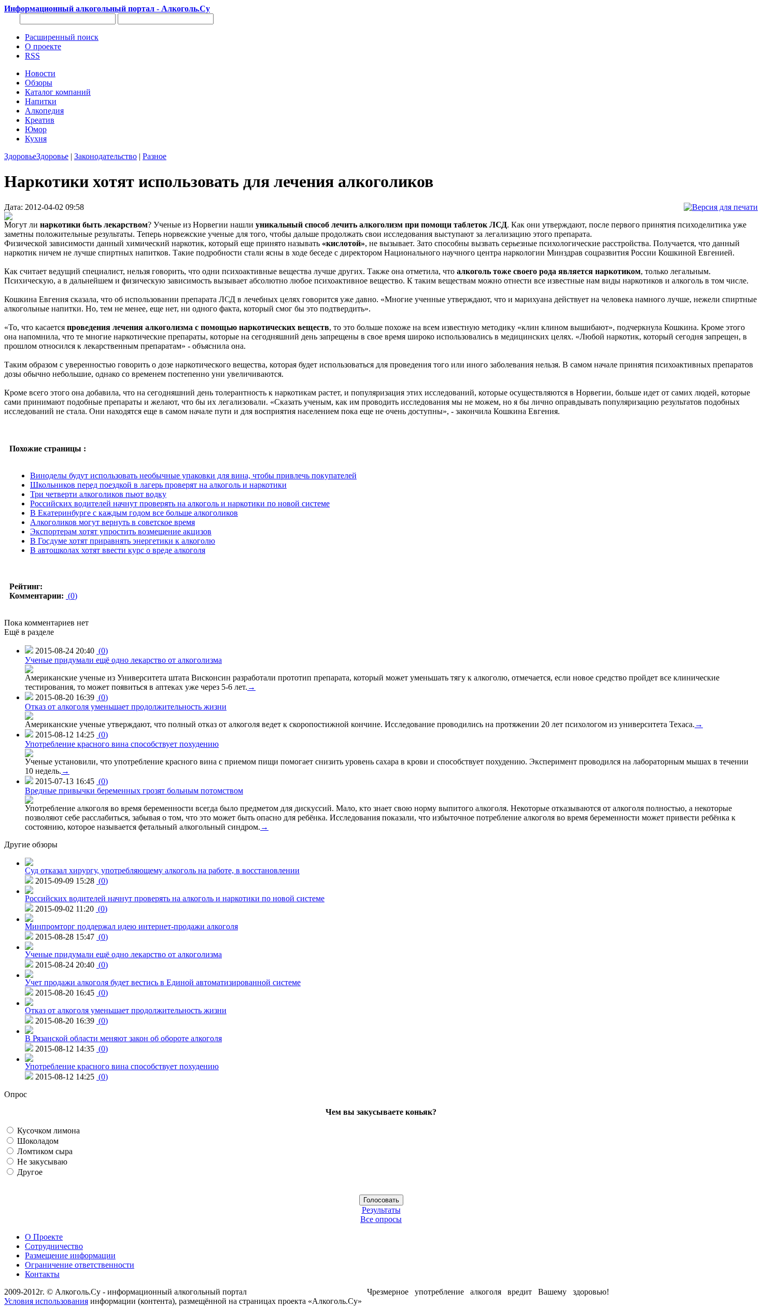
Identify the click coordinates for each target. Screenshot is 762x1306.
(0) (71, 595)
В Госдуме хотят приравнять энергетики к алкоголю (122, 540)
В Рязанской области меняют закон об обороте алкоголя (123, 1038)
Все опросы (381, 1219)
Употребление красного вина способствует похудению (122, 744)
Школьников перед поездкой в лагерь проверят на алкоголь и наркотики (158, 484)
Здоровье (20, 156)
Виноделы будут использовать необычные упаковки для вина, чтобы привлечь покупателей (193, 475)
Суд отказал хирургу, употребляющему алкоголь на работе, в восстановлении (162, 870)
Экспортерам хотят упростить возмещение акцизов (120, 531)
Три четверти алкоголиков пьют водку (98, 494)
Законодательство (105, 156)
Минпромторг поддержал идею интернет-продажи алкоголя (131, 926)
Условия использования (46, 1301)
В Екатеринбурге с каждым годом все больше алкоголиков (134, 512)
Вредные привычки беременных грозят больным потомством (134, 790)
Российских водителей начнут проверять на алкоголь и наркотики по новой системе (180, 503)
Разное (154, 156)
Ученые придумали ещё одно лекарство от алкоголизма (123, 660)
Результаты (381, 1209)
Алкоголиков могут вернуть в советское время (112, 522)
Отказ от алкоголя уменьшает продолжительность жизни (126, 706)
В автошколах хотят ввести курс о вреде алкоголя (117, 550)
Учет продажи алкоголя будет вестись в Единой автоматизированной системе (163, 982)
